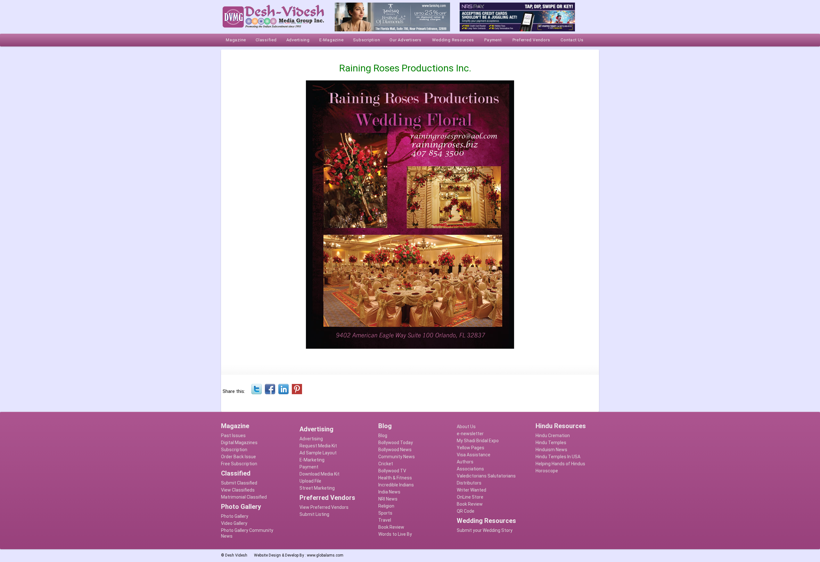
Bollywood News (395, 449)
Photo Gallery (234, 516)
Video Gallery (234, 523)
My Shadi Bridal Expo (478, 440)
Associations (470, 468)
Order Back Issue (238, 456)
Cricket (385, 463)
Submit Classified (239, 482)
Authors (465, 461)
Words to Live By (395, 534)
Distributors (469, 482)
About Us (466, 426)
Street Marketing (317, 488)
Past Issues (233, 435)
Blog (382, 435)
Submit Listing (314, 514)
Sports (385, 513)
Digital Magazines (239, 442)
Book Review (391, 527)
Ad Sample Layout (318, 452)
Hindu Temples (551, 442)
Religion (386, 506)
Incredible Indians (396, 484)
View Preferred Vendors (323, 507)
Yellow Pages (470, 447)
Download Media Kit (319, 473)
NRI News (388, 498)
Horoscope (547, 470)
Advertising (311, 438)
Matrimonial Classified (244, 497)
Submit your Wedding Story (484, 530)
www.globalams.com (325, 555)
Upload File (310, 481)
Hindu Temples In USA (558, 456)
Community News (396, 456)
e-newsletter (470, 433)
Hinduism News (551, 449)
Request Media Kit (318, 445)
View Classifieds (238, 490)
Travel (384, 520)
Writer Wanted (471, 490)
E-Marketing (311, 459)
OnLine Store (470, 497)
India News (389, 491)
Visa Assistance (473, 454)
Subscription (234, 449)
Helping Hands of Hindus (560, 463)
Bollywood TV (392, 470)
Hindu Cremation (553, 435)
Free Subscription (239, 463)
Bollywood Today (395, 442)
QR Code (465, 511)
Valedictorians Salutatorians (486, 475)
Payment (308, 466)
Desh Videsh (236, 555)
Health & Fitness (395, 477)
